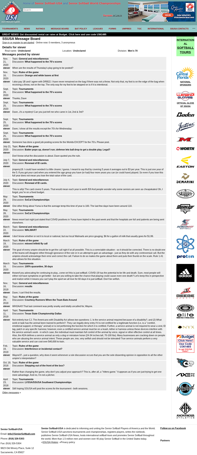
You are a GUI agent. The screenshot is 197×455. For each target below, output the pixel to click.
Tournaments (26, 89)
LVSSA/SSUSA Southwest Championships (48, 382)
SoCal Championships (37, 200)
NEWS (27, 29)
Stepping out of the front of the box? (44, 365)
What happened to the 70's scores (43, 62)
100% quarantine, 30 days (39, 266)
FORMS (112, 29)
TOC (139, 29)
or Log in (112, 15)
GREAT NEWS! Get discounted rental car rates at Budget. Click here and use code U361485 (54, 34)
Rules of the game (29, 72)
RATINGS (40, 29)
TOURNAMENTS (10, 29)
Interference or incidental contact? (43, 349)
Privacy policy (68, 442)
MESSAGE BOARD (60, 29)
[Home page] (11, 22)
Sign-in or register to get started (18, 42)
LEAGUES (98, 29)
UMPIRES (126, 29)
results (28, 286)
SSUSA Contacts (179, 29)
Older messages (10, 392)
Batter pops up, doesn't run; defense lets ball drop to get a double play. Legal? (67, 149)
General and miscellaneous (34, 58)
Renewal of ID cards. (36, 163)
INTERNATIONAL (156, 29)
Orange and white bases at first (42, 75)
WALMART (31, 230)
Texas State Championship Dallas (43, 313)
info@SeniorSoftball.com (21, 434)
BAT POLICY (81, 29)
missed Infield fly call (36, 243)
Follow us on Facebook (173, 428)
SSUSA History (50, 442)
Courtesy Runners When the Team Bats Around (51, 300)
